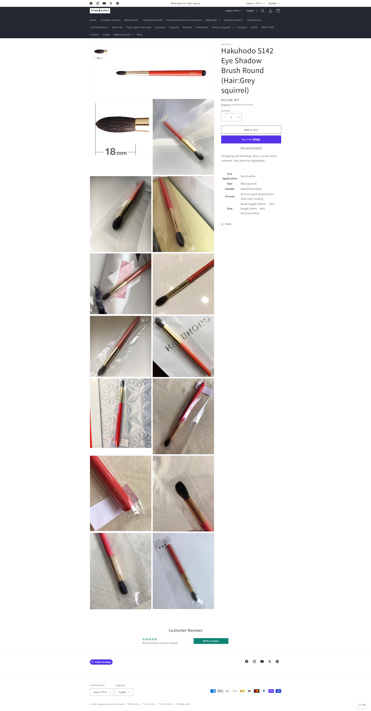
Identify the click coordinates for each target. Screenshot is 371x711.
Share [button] (228, 224)
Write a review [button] (211, 640)
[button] (213, 20)
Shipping (225, 104)
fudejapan (101, 704)
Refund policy (134, 704)
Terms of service (166, 704)
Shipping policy (183, 704)
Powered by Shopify (115, 704)
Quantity (225, 110)
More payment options (251, 147)
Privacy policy (149, 704)
